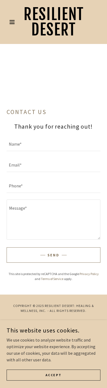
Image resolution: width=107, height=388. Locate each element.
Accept (53, 375)
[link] (53, 22)
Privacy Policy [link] (89, 274)
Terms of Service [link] (52, 279)
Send (53, 255)
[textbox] (53, 144)
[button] (14, 21)
